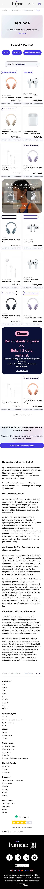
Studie (4, 726)
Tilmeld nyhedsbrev (8, 803)
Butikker (29, 4)
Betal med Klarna (8, 723)
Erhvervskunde (7, 783)
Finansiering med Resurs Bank (12, 720)
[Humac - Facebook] (9, 857)
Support (4, 769)
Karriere (4, 809)
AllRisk (4, 792)
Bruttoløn (5, 786)
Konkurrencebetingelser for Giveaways (15, 758)
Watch (4, 693)
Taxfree (4, 732)
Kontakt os (5, 766)
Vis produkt (11, 87)
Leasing (4, 795)
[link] (22, 350)
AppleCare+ (6, 717)
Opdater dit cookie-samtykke (22, 445)
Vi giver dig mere (7, 735)
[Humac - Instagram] (18, 857)
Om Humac (6, 806)
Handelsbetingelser (8, 746)
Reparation (5, 772)
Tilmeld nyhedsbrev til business (12, 780)
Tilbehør (4, 709)
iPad (3, 690)
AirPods (4, 697)
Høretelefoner (28, 10)
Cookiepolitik (6, 752)
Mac (3, 684)
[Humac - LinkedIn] (26, 857)
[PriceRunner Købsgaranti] (22, 865)
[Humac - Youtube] (34, 857)
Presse (4, 812)
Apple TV (5, 703)
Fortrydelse (6, 755)
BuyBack (5, 729)
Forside (4, 10)
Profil (33, 4)
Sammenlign (22, 206)
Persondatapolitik (8, 749)
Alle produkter (15, 10)
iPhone (4, 687)
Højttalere (5, 706)
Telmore (4, 738)
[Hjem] (17, 4)
